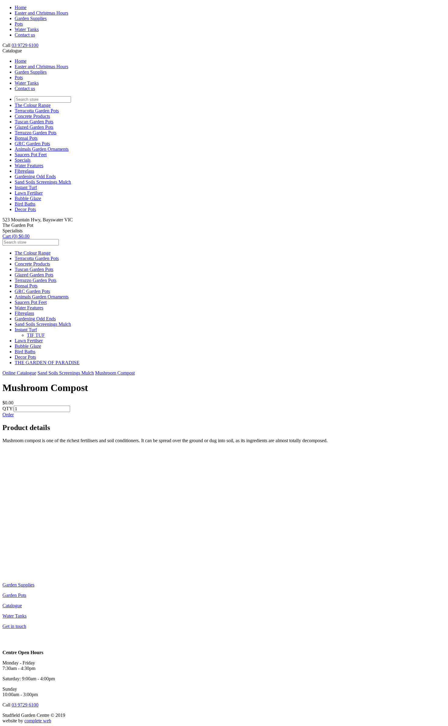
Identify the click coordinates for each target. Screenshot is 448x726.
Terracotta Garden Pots (37, 110)
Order (8, 414)
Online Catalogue (19, 372)
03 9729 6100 (25, 45)
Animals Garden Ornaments (42, 149)
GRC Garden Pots (32, 143)
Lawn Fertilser (29, 193)
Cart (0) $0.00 (16, 236)
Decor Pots (25, 209)
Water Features (29, 165)
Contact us (25, 34)
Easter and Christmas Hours (41, 13)
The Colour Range (33, 105)
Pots (19, 23)
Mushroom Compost (115, 372)
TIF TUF (36, 335)
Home (21, 7)
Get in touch (14, 626)
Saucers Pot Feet (31, 154)
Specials (22, 160)
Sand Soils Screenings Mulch (43, 182)
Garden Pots (14, 595)
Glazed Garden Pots (34, 127)
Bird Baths (25, 203)
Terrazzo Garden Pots (35, 132)
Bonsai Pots (26, 138)
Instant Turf (26, 187)
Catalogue (12, 605)
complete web (37, 720)
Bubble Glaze (28, 198)
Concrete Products (32, 116)
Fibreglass (24, 171)
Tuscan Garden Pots (34, 121)
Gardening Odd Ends (35, 176)
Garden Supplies (31, 18)
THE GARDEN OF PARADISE (47, 362)
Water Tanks (27, 29)
